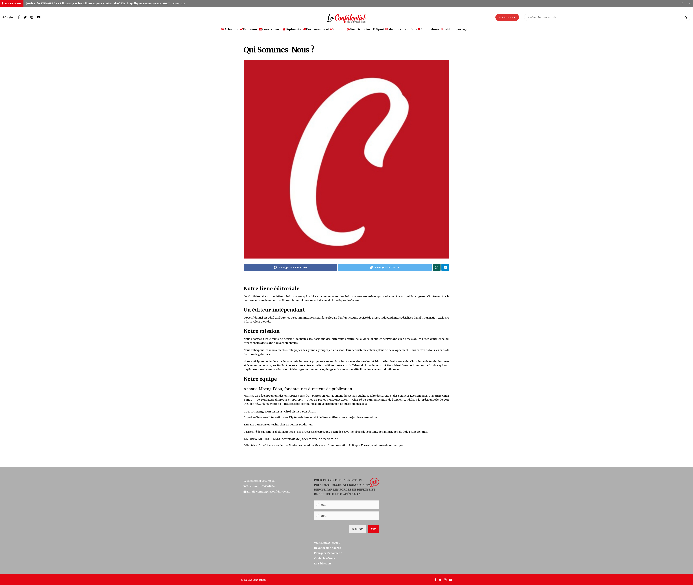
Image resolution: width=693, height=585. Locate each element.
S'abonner (507, 17)
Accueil (247, 39)
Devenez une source (327, 547)
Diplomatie (294, 29)
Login (9, 17)
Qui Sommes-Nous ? (264, 39)
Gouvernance (271, 29)
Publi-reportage (455, 29)
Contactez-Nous (324, 558)
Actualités (232, 29)
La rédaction (322, 563)
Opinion (339, 29)
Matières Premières (402, 29)
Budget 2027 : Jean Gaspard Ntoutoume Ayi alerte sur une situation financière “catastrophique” (88, 3)
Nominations (429, 29)
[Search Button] (686, 17)
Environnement (317, 29)
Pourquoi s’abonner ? (328, 553)
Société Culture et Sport (367, 29)
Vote (373, 529)
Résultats (357, 529)
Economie (250, 29)
